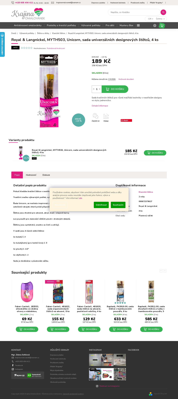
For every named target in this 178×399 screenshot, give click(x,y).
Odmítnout (101, 204)
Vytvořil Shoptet (160, 394)
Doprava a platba (98, 3)
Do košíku (117, 89)
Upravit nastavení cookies (73, 394)
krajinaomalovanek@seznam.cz (27, 357)
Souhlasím (118, 204)
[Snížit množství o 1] (93, 89)
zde (80, 198)
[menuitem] (27, 25)
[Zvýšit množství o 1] (100, 89)
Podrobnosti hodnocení (56, 48)
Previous (161, 270)
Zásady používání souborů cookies (63, 378)
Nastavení (60, 204)
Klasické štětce (146, 192)
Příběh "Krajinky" (156, 3)
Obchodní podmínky (58, 382)
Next (165, 270)
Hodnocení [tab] (31, 175)
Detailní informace (100, 105)
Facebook (19, 365)
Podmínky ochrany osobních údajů (63, 374)
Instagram (19, 369)
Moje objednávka (56, 370)
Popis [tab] (17, 175)
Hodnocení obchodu (117, 3)
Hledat (164, 12)
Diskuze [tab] (46, 175)
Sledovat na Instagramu (109, 386)
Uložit (125, 120)
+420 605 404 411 (22, 361)
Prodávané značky (138, 3)
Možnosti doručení (126, 79)
